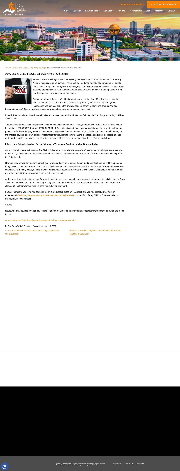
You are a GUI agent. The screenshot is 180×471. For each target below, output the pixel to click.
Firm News (140, 243)
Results (121, 11)
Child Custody (142, 240)
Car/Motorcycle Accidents (147, 199)
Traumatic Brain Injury (145, 327)
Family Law (140, 236)
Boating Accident (143, 189)
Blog (148, 11)
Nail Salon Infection (144, 270)
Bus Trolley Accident (144, 192)
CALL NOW (163, 4)
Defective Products (144, 213)
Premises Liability (143, 297)
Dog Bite (139, 223)
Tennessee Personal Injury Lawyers (16, 68)
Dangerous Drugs (40, 68)
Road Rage (140, 307)
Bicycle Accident (143, 185)
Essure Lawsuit (142, 233)
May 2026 (139, 156)
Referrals (159, 11)
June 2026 (140, 153)
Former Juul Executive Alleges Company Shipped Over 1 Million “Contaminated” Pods (154, 106)
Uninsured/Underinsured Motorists (151, 334)
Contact (171, 11)
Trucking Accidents (144, 331)
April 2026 (140, 160)
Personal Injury (142, 287)
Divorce (138, 219)
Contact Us (117, 463)
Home (66, 11)
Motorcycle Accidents (145, 267)
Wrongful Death (142, 341)
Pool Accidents (142, 290)
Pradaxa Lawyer (142, 294)
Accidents (139, 179)
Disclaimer (129, 463)
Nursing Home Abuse (145, 277)
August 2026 (141, 146)
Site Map (140, 463)
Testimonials (135, 11)
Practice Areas (92, 11)
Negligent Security (143, 273)
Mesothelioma (141, 263)
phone (38, 445)
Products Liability (143, 304)
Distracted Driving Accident (147, 216)
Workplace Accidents (145, 338)
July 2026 (139, 149)
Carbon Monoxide (143, 202)
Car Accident (141, 196)
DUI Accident (141, 229)
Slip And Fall (141, 311)
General (139, 246)
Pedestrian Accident (144, 284)
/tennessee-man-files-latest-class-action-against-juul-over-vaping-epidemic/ (40, 220)
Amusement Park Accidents (148, 182)
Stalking (139, 317)
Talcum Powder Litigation (147, 321)
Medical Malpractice (144, 260)
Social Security (142, 314)
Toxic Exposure (142, 324)
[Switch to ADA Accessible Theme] (5, 466)
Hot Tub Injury (141, 253)
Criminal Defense (143, 206)
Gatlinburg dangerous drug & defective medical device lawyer (46, 195)
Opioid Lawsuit (142, 280)
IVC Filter (139, 257)
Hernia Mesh (141, 250)
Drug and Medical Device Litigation (151, 226)
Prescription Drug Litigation (148, 300)
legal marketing (76, 465)
